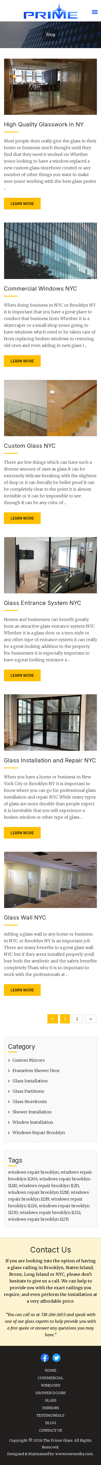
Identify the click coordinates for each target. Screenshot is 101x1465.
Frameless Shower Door (36, 1070)
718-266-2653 (53, 1314)
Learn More (22, 203)
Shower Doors (50, 1393)
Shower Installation (32, 1111)
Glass (50, 1400)
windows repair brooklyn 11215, (49, 1185)
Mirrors (50, 1408)
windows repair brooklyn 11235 (38, 1219)
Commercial (50, 1378)
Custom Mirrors (28, 1060)
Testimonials (50, 1415)
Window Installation (32, 1122)
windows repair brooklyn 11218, (39, 1192)
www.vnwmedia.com (74, 1454)
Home (50, 1370)
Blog (50, 1423)
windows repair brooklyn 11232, (50, 1212)
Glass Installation (29, 1080)
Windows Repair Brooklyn (38, 1132)
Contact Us (50, 1430)
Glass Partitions (28, 1091)
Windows (50, 1385)
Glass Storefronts (29, 1101)
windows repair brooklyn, (34, 1172)
